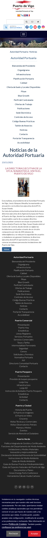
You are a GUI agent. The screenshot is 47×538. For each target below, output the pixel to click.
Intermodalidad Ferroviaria (24, 345)
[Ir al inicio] (38, 21)
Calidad (23, 83)
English (25, 15)
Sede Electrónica (23, 112)
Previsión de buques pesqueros (23, 379)
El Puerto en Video (23, 415)
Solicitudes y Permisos (23, 354)
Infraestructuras (23, 74)
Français (28, 15)
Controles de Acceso (23, 117)
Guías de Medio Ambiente (23, 461)
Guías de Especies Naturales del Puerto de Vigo (23, 467)
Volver (6, 249)
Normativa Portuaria (23, 357)
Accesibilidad (23, 142)
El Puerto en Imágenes (24, 412)
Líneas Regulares (23, 333)
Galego (22, 15)
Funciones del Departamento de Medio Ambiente (23, 446)
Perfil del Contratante (23, 100)
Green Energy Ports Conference (23, 473)
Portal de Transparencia (23, 138)
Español (18, 15)
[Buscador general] (26, 21)
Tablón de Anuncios (23, 125)
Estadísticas (23, 330)
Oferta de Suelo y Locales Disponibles (23, 87)
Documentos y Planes (23, 470)
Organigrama (23, 70)
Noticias (33, 51)
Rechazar (13, 533)
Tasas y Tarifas (23, 342)
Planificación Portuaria (23, 78)
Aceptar (34, 534)
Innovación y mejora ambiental (23, 452)
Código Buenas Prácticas (23, 121)
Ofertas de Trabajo (23, 104)
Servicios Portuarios (24, 336)
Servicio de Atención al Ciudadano (23, 433)
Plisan (23, 91)
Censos (23, 351)
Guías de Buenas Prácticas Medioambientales (23, 464)
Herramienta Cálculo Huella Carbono (23, 476)
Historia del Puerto (23, 410)
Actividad (23, 397)
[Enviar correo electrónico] (32, 21)
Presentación (24, 324)
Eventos (23, 430)
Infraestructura (23, 385)
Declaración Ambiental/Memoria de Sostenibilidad (23, 455)
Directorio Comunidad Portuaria (23, 363)
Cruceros (23, 418)
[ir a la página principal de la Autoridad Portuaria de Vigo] (23, 6)
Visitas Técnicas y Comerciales (23, 421)
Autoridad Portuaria (19, 51)
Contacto (23, 134)
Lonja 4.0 (24, 388)
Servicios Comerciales (23, 339)
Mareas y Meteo (23, 427)
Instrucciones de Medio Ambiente (23, 458)
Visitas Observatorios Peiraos (23, 424)
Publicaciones (23, 108)
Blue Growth (23, 95)
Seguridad (23, 348)
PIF (23, 360)
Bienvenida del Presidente (23, 65)
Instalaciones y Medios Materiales (23, 449)
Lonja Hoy (23, 382)
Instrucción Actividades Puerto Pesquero (23, 391)
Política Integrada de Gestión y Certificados (23, 443)
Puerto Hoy (23, 327)
